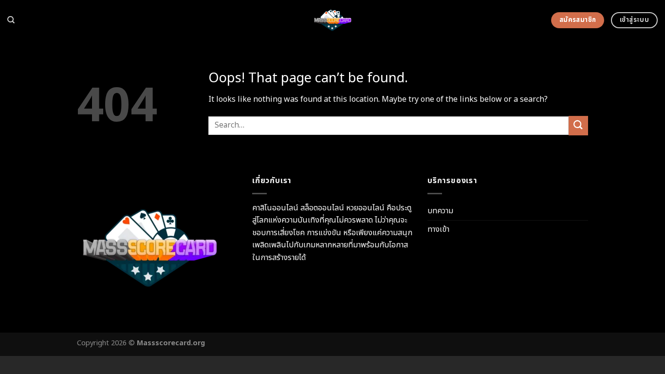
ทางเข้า (438, 229)
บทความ (440, 211)
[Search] (11, 20)
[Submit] (578, 125)
